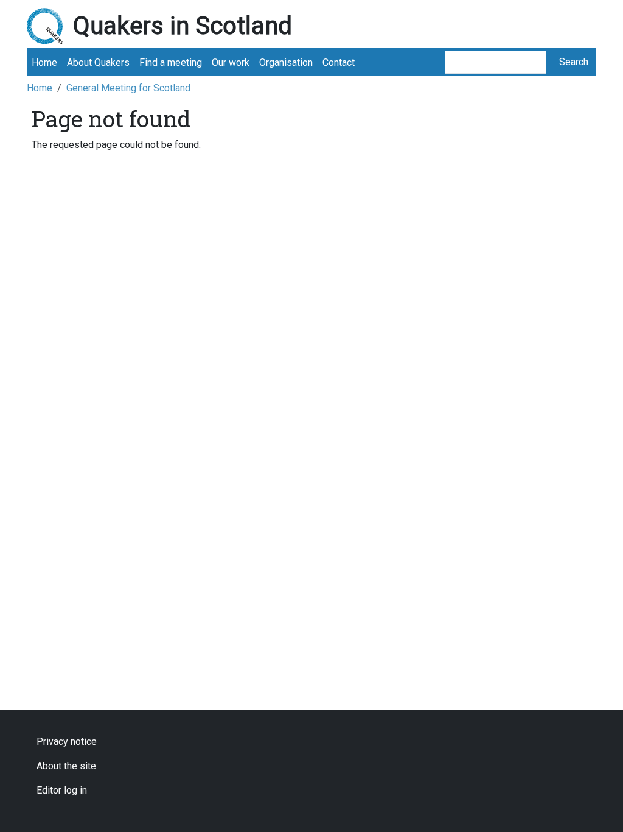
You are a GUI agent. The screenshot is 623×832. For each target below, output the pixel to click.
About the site (66, 766)
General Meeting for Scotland (128, 88)
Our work (230, 62)
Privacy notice (67, 741)
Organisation (286, 62)
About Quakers (98, 62)
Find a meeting (170, 62)
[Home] (50, 26)
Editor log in (62, 790)
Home (44, 62)
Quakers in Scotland (182, 26)
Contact (338, 62)
